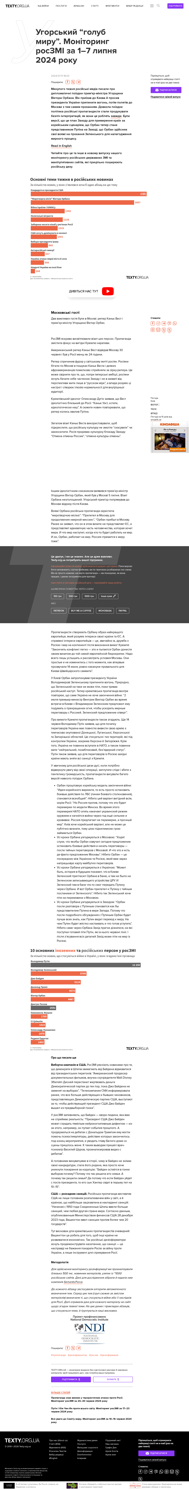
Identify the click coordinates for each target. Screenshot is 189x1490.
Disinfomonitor (84, 1454)
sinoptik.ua (156, 419)
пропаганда (59, 1355)
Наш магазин (112, 1444)
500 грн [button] (73, 596)
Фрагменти (54, 1447)
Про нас (53, 1440)
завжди (116, 116)
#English (53, 1458)
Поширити (57, 82)
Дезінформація (85, 1451)
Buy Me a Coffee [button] (81, 610)
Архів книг (110, 1454)
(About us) (63, 1440)
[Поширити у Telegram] (79, 82)
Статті (52, 1444)
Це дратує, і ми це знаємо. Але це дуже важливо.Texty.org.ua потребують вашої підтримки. (81, 558)
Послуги (81, 1444)
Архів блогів (111, 1451)
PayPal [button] (123, 610)
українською (29, 1473)
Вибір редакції (56, 1454)
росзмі (94, 1355)
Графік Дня (110, 1447)
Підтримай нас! (113, 1440)
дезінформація (110, 1355)
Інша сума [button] (106, 596)
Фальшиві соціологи (87, 1447)
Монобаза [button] (105, 610)
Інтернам (81, 1458)
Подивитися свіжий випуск (166, 97)
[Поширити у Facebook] (67, 82)
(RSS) (57, 1444)
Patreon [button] (59, 610)
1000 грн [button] (89, 596)
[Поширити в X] (73, 82)
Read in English (61, 146)
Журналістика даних (87, 1440)
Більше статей (60, 1392)
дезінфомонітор (78, 1355)
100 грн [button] (58, 596)
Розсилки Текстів (57, 1451)
